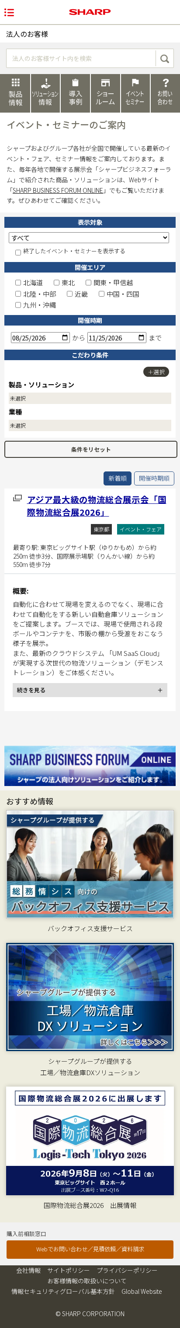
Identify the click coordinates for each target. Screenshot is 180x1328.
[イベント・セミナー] (135, 93)
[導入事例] (75, 93)
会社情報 (28, 1270)
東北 (68, 282)
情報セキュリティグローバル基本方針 (63, 1291)
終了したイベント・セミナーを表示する (74, 251)
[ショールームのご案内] (105, 93)
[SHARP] (90, 12)
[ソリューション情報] (45, 93)
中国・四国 (123, 293)
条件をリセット (91, 449)
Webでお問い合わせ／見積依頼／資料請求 (90, 1249)
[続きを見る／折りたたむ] (90, 690)
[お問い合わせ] (165, 93)
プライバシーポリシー (127, 1270)
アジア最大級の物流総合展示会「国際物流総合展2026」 (96, 505)
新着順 (117, 478)
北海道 (33, 282)
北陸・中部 (39, 293)
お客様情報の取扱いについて (87, 1280)
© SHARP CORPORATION (90, 1313)
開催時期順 (154, 478)
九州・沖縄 (39, 304)
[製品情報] (15, 93)
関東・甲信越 (113, 282)
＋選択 (156, 372)
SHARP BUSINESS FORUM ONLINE (58, 190)
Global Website (141, 1291)
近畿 (81, 293)
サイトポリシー (68, 1270)
